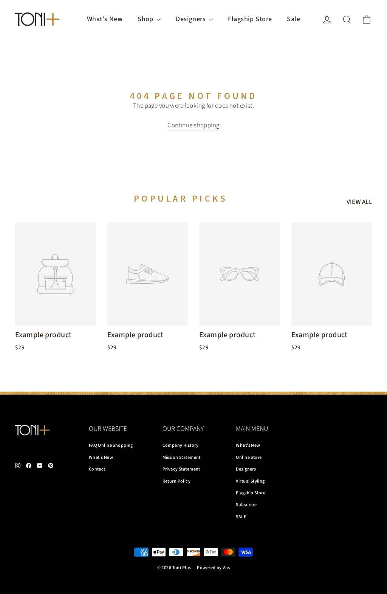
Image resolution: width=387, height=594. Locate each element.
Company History (180, 445)
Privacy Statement (181, 469)
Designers (191, 19)
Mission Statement (182, 457)
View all (359, 202)
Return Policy (177, 481)
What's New (104, 19)
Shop (146, 19)
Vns (226, 568)
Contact (97, 469)
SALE (241, 517)
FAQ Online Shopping (111, 445)
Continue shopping (193, 125)
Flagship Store (250, 19)
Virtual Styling (250, 481)
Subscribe (246, 504)
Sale (293, 19)
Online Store (249, 457)
